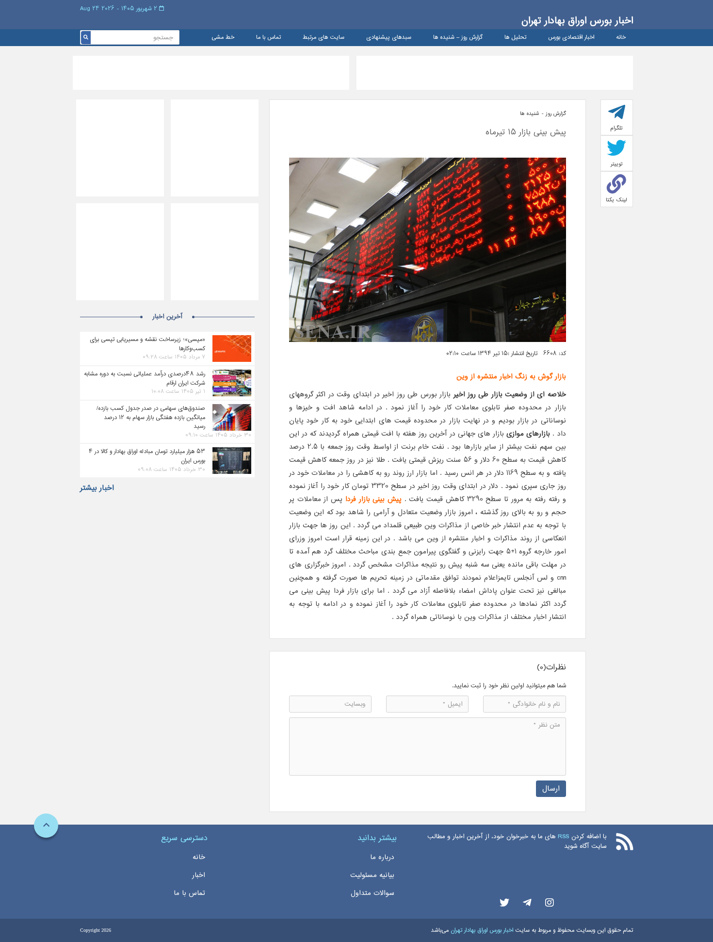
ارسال (551, 788)
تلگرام (616, 128)
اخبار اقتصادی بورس (571, 37)
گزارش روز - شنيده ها (543, 113)
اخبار (198, 875)
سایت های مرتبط (323, 37)
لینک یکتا (616, 200)
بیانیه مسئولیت (372, 875)
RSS (563, 836)
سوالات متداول (372, 893)
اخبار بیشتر (97, 488)
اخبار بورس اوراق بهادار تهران (577, 21)
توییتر (617, 164)
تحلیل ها (515, 37)
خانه (621, 37)
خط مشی (222, 37)
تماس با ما (268, 37)
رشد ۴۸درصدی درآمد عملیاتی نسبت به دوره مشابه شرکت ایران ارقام (144, 378)
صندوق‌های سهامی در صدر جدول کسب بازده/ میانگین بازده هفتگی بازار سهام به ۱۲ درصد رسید (151, 417)
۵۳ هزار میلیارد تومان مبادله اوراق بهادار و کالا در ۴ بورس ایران (147, 456)
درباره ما (382, 857)
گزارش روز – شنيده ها (458, 37)
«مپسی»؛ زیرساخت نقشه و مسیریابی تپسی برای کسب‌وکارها (147, 344)
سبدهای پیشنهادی (388, 37)
